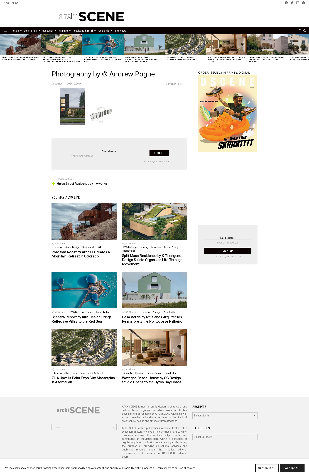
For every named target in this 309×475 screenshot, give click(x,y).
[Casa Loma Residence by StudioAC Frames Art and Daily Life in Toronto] (267, 44)
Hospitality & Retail (83, 30)
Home (6, 2)
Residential (103, 30)
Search (113, 428)
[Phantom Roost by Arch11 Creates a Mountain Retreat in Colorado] (20, 44)
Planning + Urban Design (65, 373)
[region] (154, 467)
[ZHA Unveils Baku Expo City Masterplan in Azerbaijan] (185, 44)
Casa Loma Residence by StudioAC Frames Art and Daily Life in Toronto (266, 59)
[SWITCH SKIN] (300, 31)
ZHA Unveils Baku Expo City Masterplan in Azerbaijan (181, 58)
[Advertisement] (228, 190)
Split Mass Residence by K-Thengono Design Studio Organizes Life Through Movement (61, 59)
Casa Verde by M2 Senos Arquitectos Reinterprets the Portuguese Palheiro (141, 59)
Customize (265, 468)
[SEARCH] (304, 31)
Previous (2, 49)
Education (47, 30)
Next (307, 49)
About (15, 2)
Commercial (30, 30)
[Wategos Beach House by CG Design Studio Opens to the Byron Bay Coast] (226, 44)
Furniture (63, 30)
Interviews (120, 30)
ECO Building (130, 247)
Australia (128, 373)
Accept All (292, 468)
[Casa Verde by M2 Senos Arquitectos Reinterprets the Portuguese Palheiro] (144, 44)
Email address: (109, 151)
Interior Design (72, 247)
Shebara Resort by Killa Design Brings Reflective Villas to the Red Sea (103, 59)
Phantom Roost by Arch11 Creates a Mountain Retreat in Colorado (20, 58)
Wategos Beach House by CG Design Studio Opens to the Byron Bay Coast (226, 59)
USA (99, 247)
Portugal (157, 312)
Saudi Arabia (102, 312)
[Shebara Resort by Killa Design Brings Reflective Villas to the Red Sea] (103, 44)
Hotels (15, 30)
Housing (57, 247)
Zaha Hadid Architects (92, 373)
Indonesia (156, 247)
